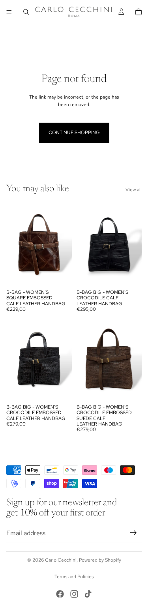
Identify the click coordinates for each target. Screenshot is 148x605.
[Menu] (9, 12)
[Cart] (138, 12)
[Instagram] (74, 594)
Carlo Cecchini (61, 560)
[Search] (26, 12)
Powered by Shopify (100, 560)
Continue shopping (74, 132)
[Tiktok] (88, 594)
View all (134, 190)
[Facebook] (60, 594)
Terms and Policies (74, 576)
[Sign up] (133, 533)
